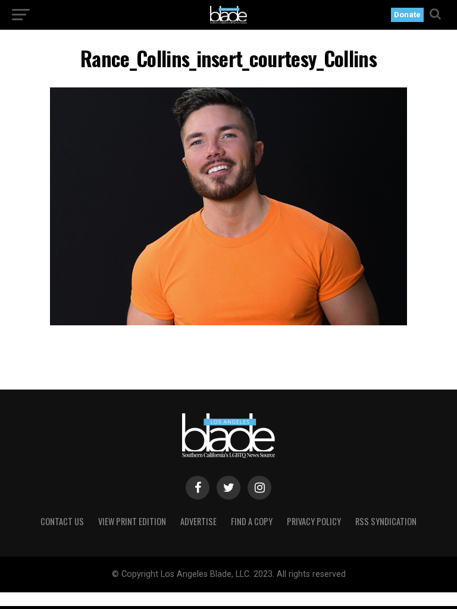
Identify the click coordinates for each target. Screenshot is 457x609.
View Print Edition (132, 521)
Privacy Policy (314, 521)
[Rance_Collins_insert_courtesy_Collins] (228, 322)
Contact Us (62, 521)
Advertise (198, 521)
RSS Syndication (386, 521)
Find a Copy (252, 521)
